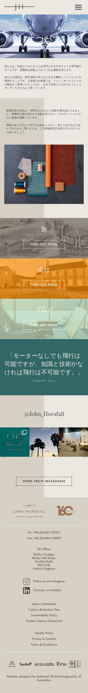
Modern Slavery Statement (44, 621)
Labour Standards (44, 604)
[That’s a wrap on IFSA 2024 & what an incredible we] (44, 442)
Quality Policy (44, 633)
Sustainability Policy (44, 615)
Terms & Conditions (44, 644)
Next (85, 446)
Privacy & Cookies (44, 639)
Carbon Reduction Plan (44, 609)
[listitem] (14, 442)
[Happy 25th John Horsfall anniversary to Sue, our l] (14, 442)
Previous (3, 446)
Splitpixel (43, 676)
